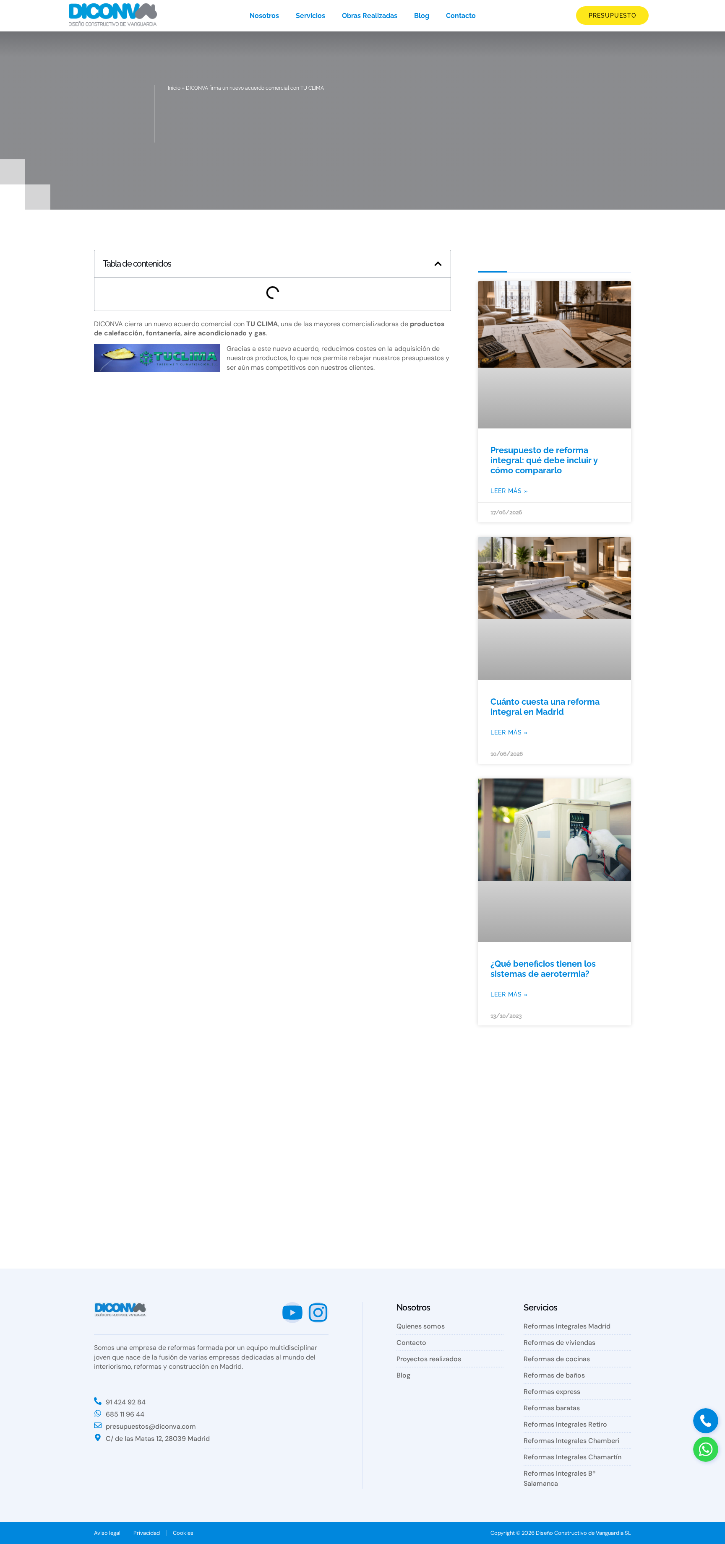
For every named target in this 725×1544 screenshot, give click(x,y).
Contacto (461, 16)
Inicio (174, 88)
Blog (421, 16)
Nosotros (264, 16)
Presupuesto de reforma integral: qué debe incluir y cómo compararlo (543, 460)
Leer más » (509, 491)
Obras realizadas (369, 16)
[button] (438, 263)
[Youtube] (292, 1312)
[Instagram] (318, 1312)
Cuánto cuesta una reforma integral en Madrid (545, 707)
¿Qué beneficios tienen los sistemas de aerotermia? (543, 969)
